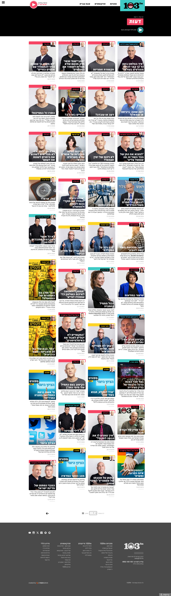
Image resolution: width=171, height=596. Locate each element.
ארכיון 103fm (66, 567)
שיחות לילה (88, 555)
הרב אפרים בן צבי (86, 553)
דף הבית (141, 17)
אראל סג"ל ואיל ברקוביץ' (105, 550)
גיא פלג (110, 555)
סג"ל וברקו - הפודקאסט (63, 550)
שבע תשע (109, 546)
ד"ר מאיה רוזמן (87, 550)
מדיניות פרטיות (45, 553)
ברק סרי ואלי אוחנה (106, 553)
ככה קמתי (67, 560)
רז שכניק (109, 569)
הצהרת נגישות (45, 555)
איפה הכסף (109, 562)
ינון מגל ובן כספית (107, 548)
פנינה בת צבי (108, 564)
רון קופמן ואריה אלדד (106, 567)
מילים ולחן (67, 564)
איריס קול (109, 560)
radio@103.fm (138, 558)
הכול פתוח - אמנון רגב (64, 562)
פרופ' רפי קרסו (87, 546)
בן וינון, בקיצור (66, 548)
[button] (113, 3)
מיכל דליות (88, 548)
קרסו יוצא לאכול (65, 557)
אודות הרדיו (46, 548)
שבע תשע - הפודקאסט (63, 546)
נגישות (166, 594)
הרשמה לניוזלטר (45, 557)
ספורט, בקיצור (66, 553)
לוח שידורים (46, 550)
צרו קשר (47, 560)
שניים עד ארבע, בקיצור (63, 555)
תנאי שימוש (46, 546)
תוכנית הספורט (108, 557)
